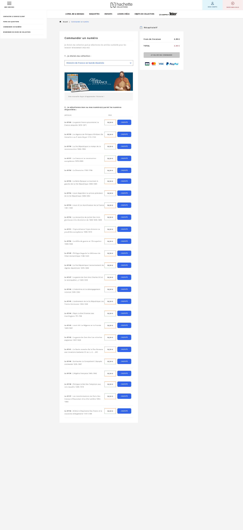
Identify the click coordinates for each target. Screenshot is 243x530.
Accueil (65, 22)
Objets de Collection (144, 14)
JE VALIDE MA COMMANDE (161, 55)
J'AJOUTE (124, 122)
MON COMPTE (212, 7)
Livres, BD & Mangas (74, 14)
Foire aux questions (11, 22)
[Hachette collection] (121, 5)
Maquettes (94, 14)
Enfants (108, 14)
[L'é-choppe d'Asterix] (168, 14)
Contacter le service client (14, 16)
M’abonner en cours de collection (16, 32)
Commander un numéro (12, 27)
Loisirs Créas (123, 14)
